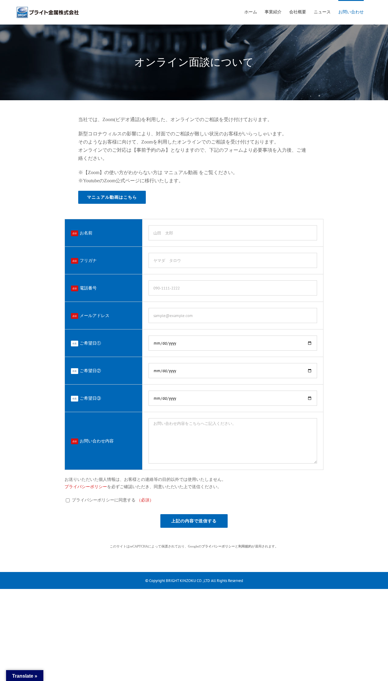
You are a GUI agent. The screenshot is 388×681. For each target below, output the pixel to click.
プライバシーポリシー (86, 486)
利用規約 (245, 546)
